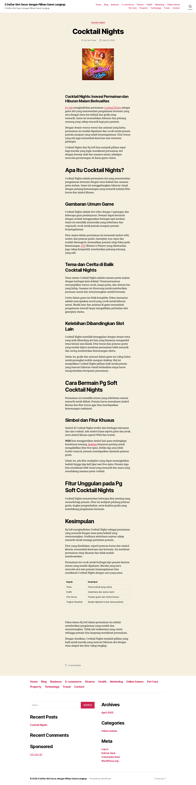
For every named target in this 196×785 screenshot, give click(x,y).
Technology (155, 8)
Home (98, 4)
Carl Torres (91, 40)
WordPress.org (110, 761)
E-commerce (128, 4)
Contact (176, 8)
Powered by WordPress (100, 778)
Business (115, 4)
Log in (104, 749)
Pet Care (133, 8)
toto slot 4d (36, 754)
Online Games (173, 4)
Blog (106, 4)
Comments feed (110, 757)
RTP (83, 245)
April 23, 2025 (109, 40)
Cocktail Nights (98, 31)
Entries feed (108, 753)
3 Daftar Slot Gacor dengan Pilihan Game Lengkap (35, 4)
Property (143, 8)
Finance (140, 4)
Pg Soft (69, 107)
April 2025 (107, 712)
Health (149, 4)
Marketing (159, 4)
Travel (167, 8)
